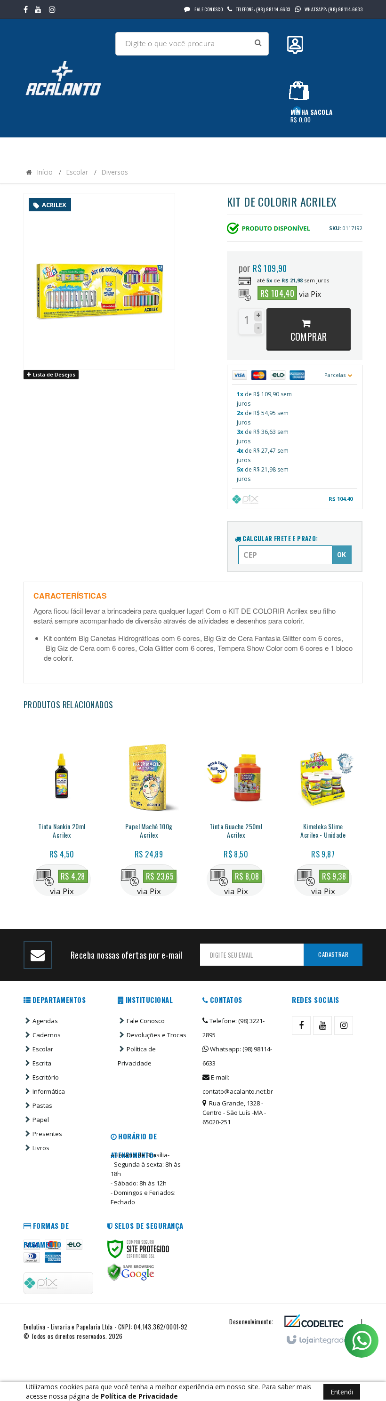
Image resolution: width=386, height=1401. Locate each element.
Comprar (308, 336)
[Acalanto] (66, 78)
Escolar (77, 172)
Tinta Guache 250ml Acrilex (235, 831)
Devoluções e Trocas (156, 1035)
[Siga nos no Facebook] (26, 9)
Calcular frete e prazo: (279, 538)
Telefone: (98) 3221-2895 (233, 1028)
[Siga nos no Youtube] (38, 9)
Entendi (341, 1391)
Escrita (41, 1063)
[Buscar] (258, 42)
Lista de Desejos (53, 374)
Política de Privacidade (137, 1056)
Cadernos (46, 1035)
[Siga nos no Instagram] (52, 9)
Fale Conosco (208, 9)
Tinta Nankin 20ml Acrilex (62, 831)
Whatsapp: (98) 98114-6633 (237, 1056)
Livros (40, 1148)
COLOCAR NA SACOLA (64, 852)
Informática (48, 1091)
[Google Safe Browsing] (130, 1272)
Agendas (45, 1021)
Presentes (47, 1133)
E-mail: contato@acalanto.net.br (237, 1084)
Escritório (45, 1077)
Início (45, 172)
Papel (40, 1119)
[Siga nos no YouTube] (322, 1025)
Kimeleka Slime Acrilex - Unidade (323, 831)
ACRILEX (54, 204)
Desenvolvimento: (251, 1321)
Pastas (42, 1105)
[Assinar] (333, 955)
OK (341, 555)
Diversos (114, 172)
